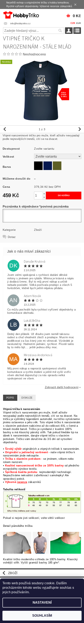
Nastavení (42, 602)
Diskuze (26, 397)
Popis (10, 397)
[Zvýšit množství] (44, 194)
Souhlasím (42, 615)
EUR (78, 23)
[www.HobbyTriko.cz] (21, 14)
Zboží (38, 229)
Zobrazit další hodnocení (61, 387)
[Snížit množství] (44, 197)
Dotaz (12, 237)
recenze (22, 482)
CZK (73, 23)
